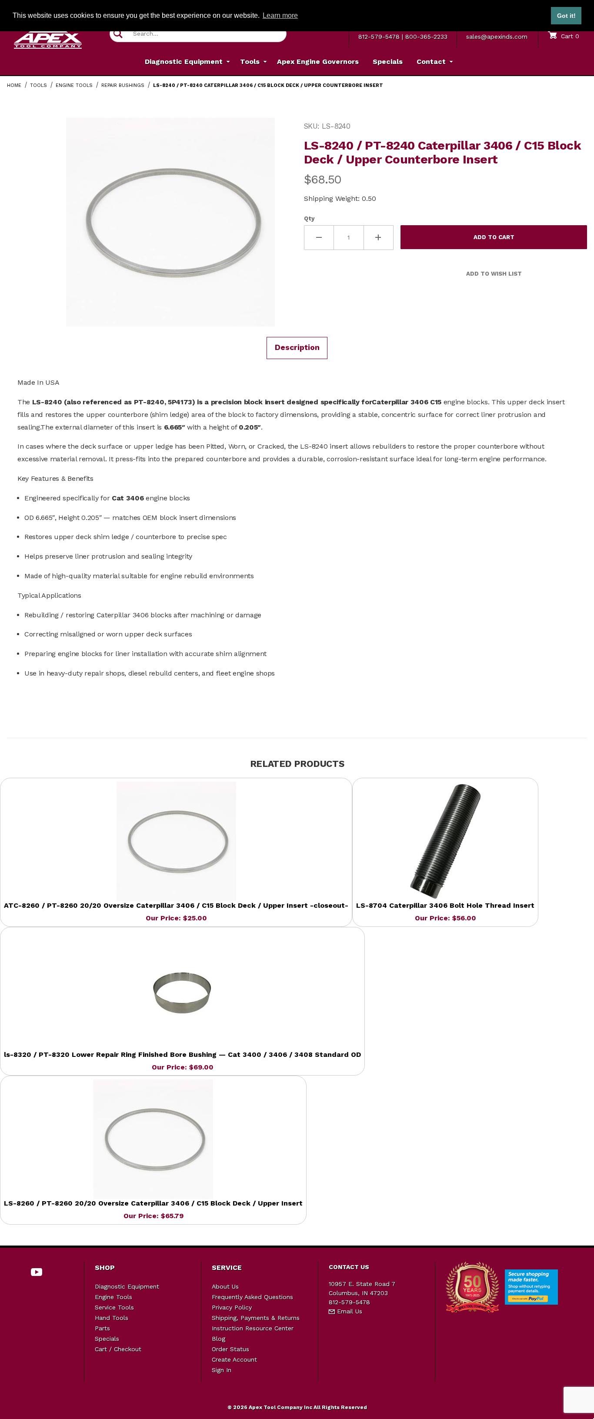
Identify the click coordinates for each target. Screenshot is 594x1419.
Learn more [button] (280, 15)
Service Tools (114, 1307)
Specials (107, 1338)
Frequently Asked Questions (252, 1296)
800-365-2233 (426, 36)
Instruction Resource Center (253, 1328)
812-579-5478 (379, 36)
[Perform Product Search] (118, 34)
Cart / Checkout (118, 1349)
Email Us (348, 1311)
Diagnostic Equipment (127, 1286)
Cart (569, 36)
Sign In (221, 1369)
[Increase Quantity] (379, 237)
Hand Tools (111, 1317)
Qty (309, 218)
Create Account (234, 1359)
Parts (102, 1328)
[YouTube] (37, 1272)
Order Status (230, 1349)
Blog (218, 1338)
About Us (225, 1286)
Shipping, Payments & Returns (256, 1317)
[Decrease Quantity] (319, 237)
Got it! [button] (566, 15)
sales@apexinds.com (496, 36)
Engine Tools (113, 1296)
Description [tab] (297, 347)
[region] (24, 219)
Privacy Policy (232, 1307)
